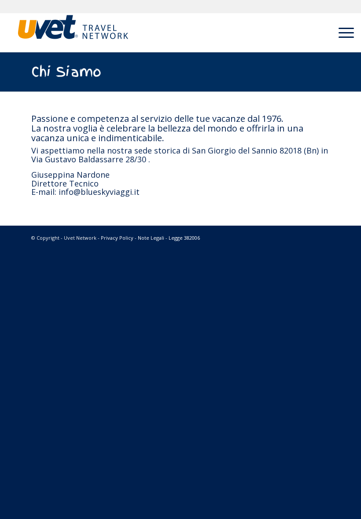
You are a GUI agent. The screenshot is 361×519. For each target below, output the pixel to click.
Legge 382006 (184, 237)
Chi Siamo (66, 71)
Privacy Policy (117, 237)
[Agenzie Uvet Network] (73, 32)
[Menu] (342, 32)
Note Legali (151, 237)
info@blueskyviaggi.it (99, 191)
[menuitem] (342, 32)
